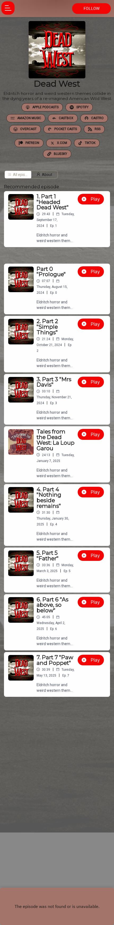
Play (95, 199)
